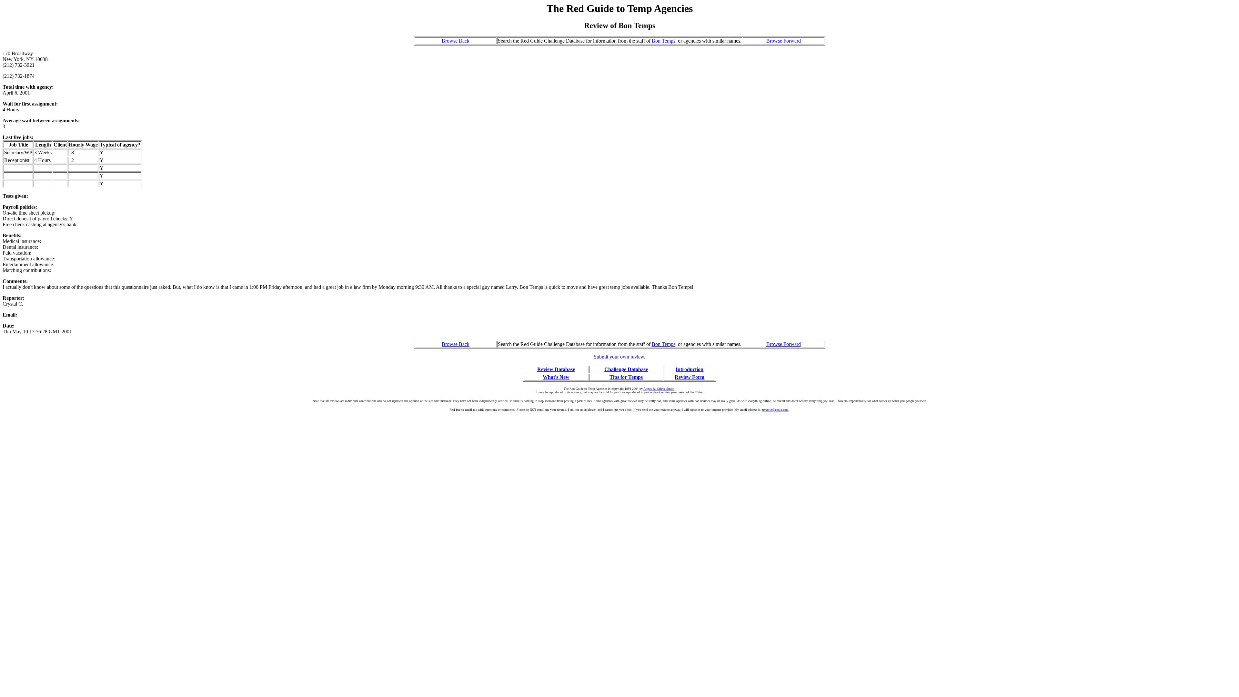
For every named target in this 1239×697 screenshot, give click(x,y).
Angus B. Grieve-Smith (658, 388)
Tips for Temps (626, 377)
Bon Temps (663, 41)
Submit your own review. (619, 356)
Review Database (556, 369)
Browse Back (455, 41)
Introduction (689, 369)
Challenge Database (626, 369)
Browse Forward (783, 41)
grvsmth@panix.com (775, 409)
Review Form (689, 377)
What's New (556, 377)
